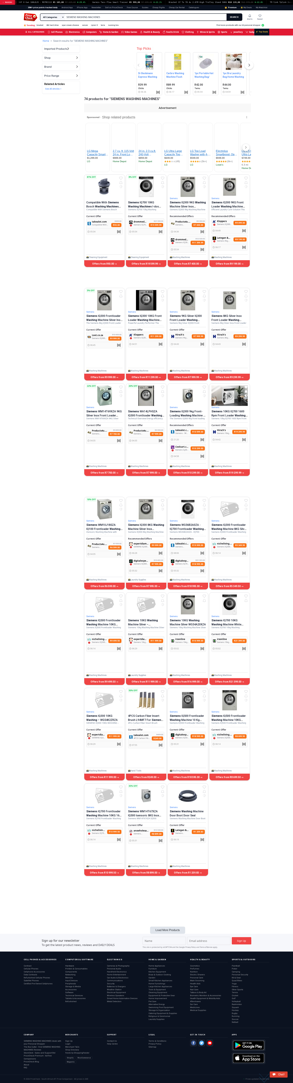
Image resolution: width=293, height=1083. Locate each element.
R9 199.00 (240, 239)
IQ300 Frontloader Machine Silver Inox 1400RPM (104, 320)
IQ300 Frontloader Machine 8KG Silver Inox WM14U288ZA (229, 529)
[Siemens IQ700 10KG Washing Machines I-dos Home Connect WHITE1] (146, 187)
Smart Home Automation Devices (122, 998)
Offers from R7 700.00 (103, 472)
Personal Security (240, 975)
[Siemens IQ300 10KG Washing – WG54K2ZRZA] (104, 700)
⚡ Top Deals (262, 32)
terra (103, 25)
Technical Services (74, 995)
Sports (224, 32)
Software (69, 992)
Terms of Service (206, 947)
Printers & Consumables (76, 969)
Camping (236, 972)
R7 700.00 (115, 434)
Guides (145, 7)
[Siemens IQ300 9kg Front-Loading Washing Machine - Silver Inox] (188, 396)
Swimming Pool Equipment (161, 1007)
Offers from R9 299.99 (228, 377)
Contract (27, 966)
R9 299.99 (240, 336)
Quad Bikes (237, 981)
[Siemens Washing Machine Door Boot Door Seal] (188, 795)
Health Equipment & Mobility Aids (205, 998)
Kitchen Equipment (157, 972)
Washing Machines (181, 257)
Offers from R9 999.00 (103, 377)
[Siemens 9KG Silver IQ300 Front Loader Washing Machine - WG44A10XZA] (188, 300)
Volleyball (236, 1001)
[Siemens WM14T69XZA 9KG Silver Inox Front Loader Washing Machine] (104, 396)
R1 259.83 (198, 832)
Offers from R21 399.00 (228, 681)
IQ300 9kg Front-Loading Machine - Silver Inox (187, 415)
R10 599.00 (197, 432)
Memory (69, 978)
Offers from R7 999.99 (186, 377)
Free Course (132, 7)
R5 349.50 (240, 545)
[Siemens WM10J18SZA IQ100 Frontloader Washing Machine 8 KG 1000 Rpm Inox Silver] (104, 509)
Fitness (235, 986)
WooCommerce (84, 1058)
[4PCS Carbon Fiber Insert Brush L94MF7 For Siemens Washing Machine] (146, 700)
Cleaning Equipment (98, 257)
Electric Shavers (197, 975)
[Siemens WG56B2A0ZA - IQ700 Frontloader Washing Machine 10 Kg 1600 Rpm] (188, 509)
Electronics (74, 32)
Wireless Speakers (115, 995)
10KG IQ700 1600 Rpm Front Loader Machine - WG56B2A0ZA (228, 415)
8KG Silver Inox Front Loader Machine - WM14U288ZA (226, 320)
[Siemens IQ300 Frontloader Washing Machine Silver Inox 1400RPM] (104, 300)
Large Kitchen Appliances (160, 986)
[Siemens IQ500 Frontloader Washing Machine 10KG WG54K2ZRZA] (104, 605)
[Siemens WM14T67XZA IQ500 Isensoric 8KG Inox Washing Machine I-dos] (146, 795)
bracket (40, 25)
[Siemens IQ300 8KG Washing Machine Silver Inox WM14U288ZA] (146, 509)
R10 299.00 (197, 448)
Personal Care (196, 978)
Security (110, 984)
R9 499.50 (115, 641)
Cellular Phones (31, 969)
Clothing (189, 32)
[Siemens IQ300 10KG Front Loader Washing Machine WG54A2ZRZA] (146, 300)
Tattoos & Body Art (198, 992)
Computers (91, 32)
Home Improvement (158, 998)
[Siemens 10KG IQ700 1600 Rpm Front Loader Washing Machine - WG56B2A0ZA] (229, 396)
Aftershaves (195, 1001)
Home (46, 41)
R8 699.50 (240, 736)
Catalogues (194, 7)
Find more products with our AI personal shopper (238, 25)
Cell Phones (57, 32)
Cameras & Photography (118, 966)
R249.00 (157, 738)
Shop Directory (72, 1050)
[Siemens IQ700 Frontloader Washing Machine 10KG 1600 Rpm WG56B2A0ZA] (104, 795)
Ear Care (194, 1004)
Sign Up (69, 1041)
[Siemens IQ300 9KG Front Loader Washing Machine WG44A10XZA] (229, 187)
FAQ (25, 1068)
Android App (67, 7)
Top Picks (144, 48)
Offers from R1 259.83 (186, 872)
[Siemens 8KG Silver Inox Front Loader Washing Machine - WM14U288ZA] (229, 300)
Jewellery (238, 32)
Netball (235, 1022)
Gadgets (253, 32)
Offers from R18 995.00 (186, 586)
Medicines (195, 1007)
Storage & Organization (159, 1010)
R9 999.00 (115, 338)
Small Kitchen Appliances (160, 981)
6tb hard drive (52, 25)
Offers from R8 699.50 (228, 777)
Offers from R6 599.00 (103, 586)
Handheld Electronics (117, 972)
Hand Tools (136, 771)
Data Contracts (30, 975)
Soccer (235, 1019)
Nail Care (194, 990)
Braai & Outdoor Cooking (160, 975)
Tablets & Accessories (75, 998)
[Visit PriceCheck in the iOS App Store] (248, 1058)
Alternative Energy (157, 1004)
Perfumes (194, 969)
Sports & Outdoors (244, 960)
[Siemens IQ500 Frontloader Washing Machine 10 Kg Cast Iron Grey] (188, 700)
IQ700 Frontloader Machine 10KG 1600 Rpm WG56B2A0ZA (104, 815)
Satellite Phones (31, 981)
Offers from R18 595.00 (186, 777)
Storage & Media (73, 986)
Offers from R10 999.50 (103, 872)
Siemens (174, 198)
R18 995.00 (197, 564)
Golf (234, 998)
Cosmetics (195, 966)
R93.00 (116, 225)
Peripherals (70, 984)
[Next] (249, 66)
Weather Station (114, 990)
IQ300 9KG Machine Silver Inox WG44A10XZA (188, 206)
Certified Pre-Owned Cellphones (38, 984)
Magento (71, 1062)
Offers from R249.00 (145, 777)
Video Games (131, 32)
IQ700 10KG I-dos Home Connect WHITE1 (143, 206)
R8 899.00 (156, 834)
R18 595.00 (197, 736)
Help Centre (112, 1044)
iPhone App (82, 7)
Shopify (70, 1058)
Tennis (235, 992)
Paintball (236, 966)
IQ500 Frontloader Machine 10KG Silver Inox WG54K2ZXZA (228, 720)
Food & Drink (172, 32)
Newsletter (96, 7)
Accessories (71, 990)
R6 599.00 (115, 547)
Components (71, 972)
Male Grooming (197, 981)
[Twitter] (201, 1043)
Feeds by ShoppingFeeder (77, 1053)
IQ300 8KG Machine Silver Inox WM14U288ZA (146, 529)
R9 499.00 (240, 223)
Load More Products (167, 930)
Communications (115, 981)
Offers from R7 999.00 (145, 472)
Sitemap (152, 1047)
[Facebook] (193, 1043)
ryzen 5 (94, 25)
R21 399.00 (239, 641)
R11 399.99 (197, 243)
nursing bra (113, 25)
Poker (234, 969)
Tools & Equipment (157, 990)
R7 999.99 (198, 336)
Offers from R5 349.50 (228, 586)
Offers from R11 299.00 (145, 377)
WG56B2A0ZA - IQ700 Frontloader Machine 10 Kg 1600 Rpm (187, 529)
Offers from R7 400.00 (186, 263)
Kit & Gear (236, 978)
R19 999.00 (197, 545)
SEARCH (234, 17)
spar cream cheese (70, 25)
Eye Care (194, 986)
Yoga (234, 984)
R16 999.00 (197, 641)
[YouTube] (209, 1043)
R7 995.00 (156, 564)
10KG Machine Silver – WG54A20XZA (143, 624)
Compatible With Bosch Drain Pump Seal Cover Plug (103, 206)
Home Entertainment (116, 975)
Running (235, 1016)
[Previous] (138, 66)
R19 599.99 (156, 225)
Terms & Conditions (157, 1041)
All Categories (34, 32)
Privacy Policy (190, 947)
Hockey (235, 1010)
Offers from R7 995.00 (145, 586)
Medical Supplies (198, 1010)
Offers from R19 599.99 (145, 263)
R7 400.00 (198, 225)
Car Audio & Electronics (117, 978)
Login (67, 1044)
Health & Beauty (151, 32)
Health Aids (195, 984)
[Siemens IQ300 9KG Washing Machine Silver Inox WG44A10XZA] (188, 187)
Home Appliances (157, 966)
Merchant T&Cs (72, 1047)
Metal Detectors (114, 1001)
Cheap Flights (158, 7)
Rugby (234, 1013)
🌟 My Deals (246, 7)
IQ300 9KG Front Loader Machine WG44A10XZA (227, 206)
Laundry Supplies (138, 580)
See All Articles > (53, 89)
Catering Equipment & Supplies (163, 1013)
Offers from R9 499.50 (103, 681)
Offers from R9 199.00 (228, 263)
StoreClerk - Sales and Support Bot (39, 1053)
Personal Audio (114, 969)
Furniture (153, 969)
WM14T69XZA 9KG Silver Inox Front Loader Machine (104, 415)
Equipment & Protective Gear (162, 995)
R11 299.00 (156, 336)
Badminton (237, 1004)
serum (85, 25)
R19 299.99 (239, 432)
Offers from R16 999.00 (186, 681)
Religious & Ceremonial (159, 1016)
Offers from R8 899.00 (145, 872)
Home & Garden (110, 32)
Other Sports (237, 990)
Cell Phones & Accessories (40, 960)
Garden (152, 978)
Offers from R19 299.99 (228, 472)
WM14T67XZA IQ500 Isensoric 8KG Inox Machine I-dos (143, 815)
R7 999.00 (156, 434)
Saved (259, 19)
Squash (235, 1007)
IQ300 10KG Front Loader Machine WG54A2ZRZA (145, 320)
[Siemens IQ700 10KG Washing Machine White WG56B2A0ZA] (229, 605)
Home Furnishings (157, 984)
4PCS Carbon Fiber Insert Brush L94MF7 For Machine (145, 720)
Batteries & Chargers (116, 986)
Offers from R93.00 (103, 263)
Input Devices (71, 981)
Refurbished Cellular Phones (37, 978)
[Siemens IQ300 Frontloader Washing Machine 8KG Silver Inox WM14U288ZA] (229, 509)
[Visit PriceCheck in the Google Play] (248, 1045)
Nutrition (194, 972)
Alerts (249, 19)
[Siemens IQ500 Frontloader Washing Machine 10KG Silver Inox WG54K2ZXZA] (229, 700)
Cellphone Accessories (34, 972)
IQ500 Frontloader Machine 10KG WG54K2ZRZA (103, 624)
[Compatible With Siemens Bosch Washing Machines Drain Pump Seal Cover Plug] (104, 187)
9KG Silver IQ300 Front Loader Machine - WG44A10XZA (186, 320)
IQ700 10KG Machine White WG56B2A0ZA (226, 624)
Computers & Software (79, 960)
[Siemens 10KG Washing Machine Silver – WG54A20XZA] (146, 605)
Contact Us (112, 1041)
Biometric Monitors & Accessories (205, 995)
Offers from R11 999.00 (145, 681)
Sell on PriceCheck (114, 7)
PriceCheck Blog (31, 1062)
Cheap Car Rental (177, 7)
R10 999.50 (114, 832)
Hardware (69, 966)
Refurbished (70, 1001)
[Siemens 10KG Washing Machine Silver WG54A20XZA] (188, 605)
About (26, 1065)
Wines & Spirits (207, 32)
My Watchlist (261, 7)
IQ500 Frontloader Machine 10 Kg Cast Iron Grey (187, 720)
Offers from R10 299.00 (186, 472)
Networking (70, 975)
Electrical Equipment (116, 992)
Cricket (235, 995)
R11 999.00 (156, 641)
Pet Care (152, 1001)
